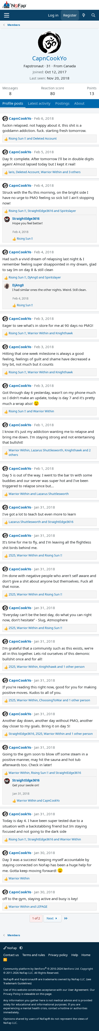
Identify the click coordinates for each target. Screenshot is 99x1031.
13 (91, 93)
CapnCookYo (20, 118)
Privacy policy (58, 955)
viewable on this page (37, 994)
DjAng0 (18, 285)
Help (74, 955)
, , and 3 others (44, 172)
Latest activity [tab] (39, 103)
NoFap (12, 948)
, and (42, 211)
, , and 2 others (50, 452)
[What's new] (83, 15)
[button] (21, 948)
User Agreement (78, 989)
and (33, 138)
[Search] (93, 15)
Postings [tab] (62, 103)
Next (50, 918)
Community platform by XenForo (41, 968)
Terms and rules (33, 955)
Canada (69, 65)
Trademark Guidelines (17, 983)
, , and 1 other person (47, 666)
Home (85, 955)
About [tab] (79, 103)
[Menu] (6, 15)
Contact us (11, 955)
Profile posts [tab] (12, 103)
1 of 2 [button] (36, 918)
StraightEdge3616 (25, 218)
